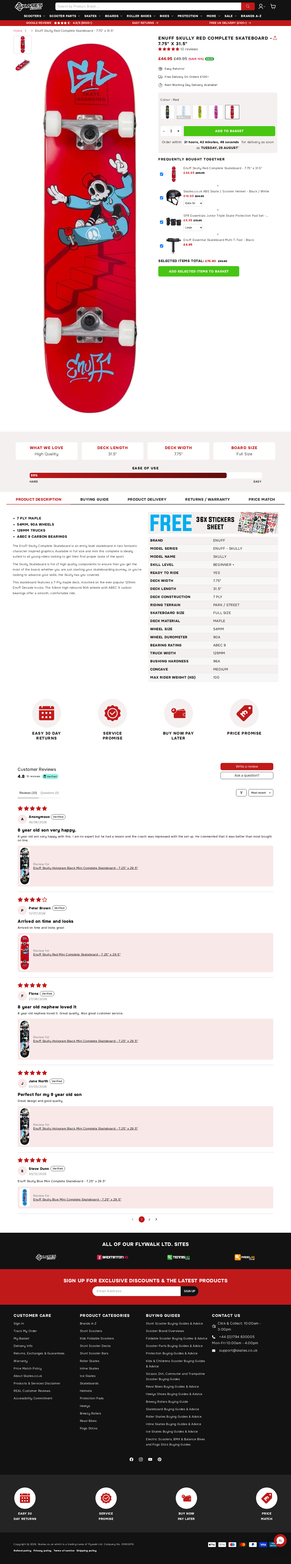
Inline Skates (89, 1368)
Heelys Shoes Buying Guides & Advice (174, 1394)
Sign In (19, 1323)
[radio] (167, 112)
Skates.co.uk (46, 1544)
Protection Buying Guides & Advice (172, 1353)
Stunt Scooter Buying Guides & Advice (174, 1323)
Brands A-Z (88, 1323)
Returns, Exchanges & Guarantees (39, 1353)
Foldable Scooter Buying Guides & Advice (176, 1338)
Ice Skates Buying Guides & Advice (172, 1431)
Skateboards (89, 1383)
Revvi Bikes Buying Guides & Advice (172, 1386)
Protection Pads (92, 1398)
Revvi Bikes (88, 1421)
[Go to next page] (157, 1219)
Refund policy (22, 1550)
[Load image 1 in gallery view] (23, 45)
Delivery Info (23, 1346)
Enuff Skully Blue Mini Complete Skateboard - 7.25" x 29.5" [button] (77, 1199)
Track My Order (25, 1331)
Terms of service (64, 1550)
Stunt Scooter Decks (95, 1346)
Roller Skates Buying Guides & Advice (174, 1416)
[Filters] (241, 792)
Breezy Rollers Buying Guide (167, 1402)
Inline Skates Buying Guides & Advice (173, 1424)
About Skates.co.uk (28, 1376)
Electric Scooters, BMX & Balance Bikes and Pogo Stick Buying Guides (175, 1441)
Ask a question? (247, 775)
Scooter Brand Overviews (165, 1331)
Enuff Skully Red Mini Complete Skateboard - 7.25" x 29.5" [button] (77, 954)
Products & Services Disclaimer (37, 1383)
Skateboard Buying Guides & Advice (172, 1409)
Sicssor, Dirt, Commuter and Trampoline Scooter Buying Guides (175, 1376)
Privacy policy (42, 1550)
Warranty (21, 1361)
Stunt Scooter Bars (94, 1353)
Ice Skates (88, 1376)
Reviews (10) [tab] (28, 792)
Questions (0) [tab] (49, 792)
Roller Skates (89, 1361)
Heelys (85, 1406)
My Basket (21, 1338)
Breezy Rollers (90, 1413)
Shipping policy (86, 1550)
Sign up (189, 1291)
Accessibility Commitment (33, 1398)
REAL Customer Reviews (32, 1391)
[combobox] (155, 6)
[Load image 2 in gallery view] (23, 65)
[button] (273, 6)
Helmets (86, 1391)
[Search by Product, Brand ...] (248, 6)
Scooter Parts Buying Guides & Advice (174, 1346)
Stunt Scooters (91, 1331)
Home (18, 31)
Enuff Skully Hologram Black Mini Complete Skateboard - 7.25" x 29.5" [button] (85, 868)
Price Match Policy (28, 1368)
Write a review (247, 766)
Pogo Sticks (89, 1428)
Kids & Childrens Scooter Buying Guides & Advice (175, 1363)
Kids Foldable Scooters (97, 1338)
